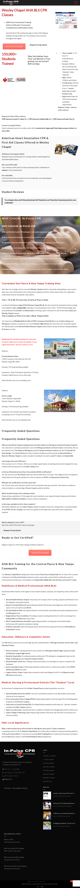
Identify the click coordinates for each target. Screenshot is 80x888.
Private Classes (49, 778)
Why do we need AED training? (14, 857)
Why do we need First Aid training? (15, 866)
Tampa (54, 232)
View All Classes (49, 756)
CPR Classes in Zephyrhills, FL (39, 119)
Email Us (8, 779)
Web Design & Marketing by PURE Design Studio (40, 884)
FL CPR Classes (48, 759)
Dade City (48, 580)
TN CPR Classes (48, 770)
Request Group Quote (38, 45)
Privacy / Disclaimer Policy (16, 788)
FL (14, 362)
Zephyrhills (21, 308)
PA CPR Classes (48, 763)
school (4, 170)
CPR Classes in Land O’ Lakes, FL (14, 119)
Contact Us (47, 781)
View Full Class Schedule (14, 46)
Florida (17, 321)
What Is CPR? (8, 839)
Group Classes (48, 774)
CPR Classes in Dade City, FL (64, 119)
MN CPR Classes (49, 767)
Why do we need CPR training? (14, 848)
